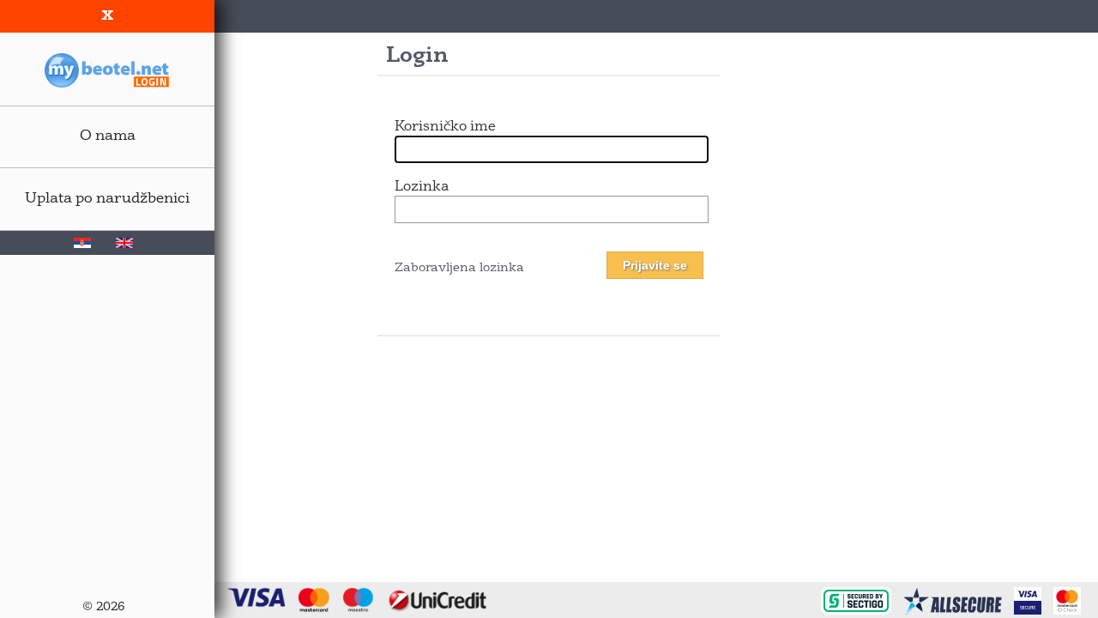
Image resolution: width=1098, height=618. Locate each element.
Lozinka (422, 187)
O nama (108, 136)
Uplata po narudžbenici (107, 198)
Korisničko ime (445, 127)
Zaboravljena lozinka (459, 268)
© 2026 (103, 607)
